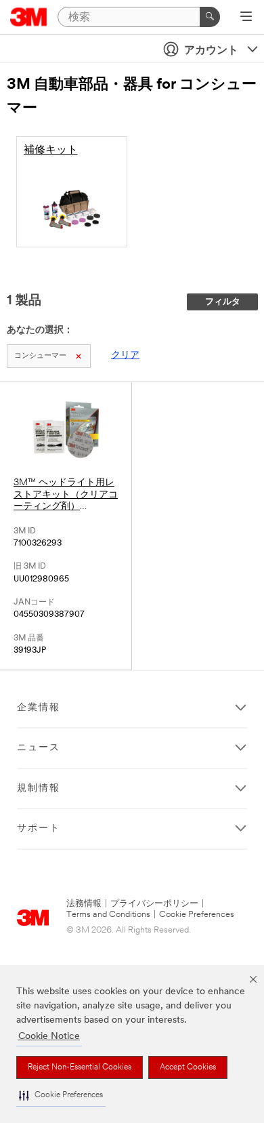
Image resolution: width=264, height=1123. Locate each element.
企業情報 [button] (38, 708)
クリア (125, 355)
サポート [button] (38, 828)
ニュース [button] (38, 748)
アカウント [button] (211, 50)
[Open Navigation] (246, 17)
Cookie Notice (49, 1037)
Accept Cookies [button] (188, 1067)
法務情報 (84, 903)
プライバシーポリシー (154, 903)
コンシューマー (40, 356)
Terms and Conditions (108, 914)
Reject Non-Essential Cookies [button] (79, 1067)
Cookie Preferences (196, 914)
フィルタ (222, 302)
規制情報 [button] (38, 788)
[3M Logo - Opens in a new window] (28, 17)
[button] (61, 1095)
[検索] (210, 17)
